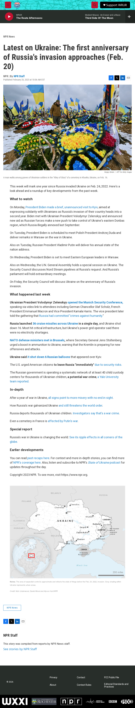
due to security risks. (108, 364)
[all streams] (130, 16)
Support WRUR (116, 5)
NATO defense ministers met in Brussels (37, 340)
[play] (9, 17)
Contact (81, 677)
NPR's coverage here (27, 462)
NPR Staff (19, 76)
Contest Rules (84, 685)
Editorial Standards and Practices (116, 685)
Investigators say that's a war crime (96, 413)
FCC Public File (111, 677)
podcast (104, 462)
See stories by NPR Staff (20, 649)
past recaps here (38, 458)
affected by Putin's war (63, 421)
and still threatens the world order (80, 405)
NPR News (9, 36)
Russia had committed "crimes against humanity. (71, 315)
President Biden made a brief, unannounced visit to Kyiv (62, 207)
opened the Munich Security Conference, (95, 302)
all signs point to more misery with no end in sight (80, 397)
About (53, 685)
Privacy (53, 677)
